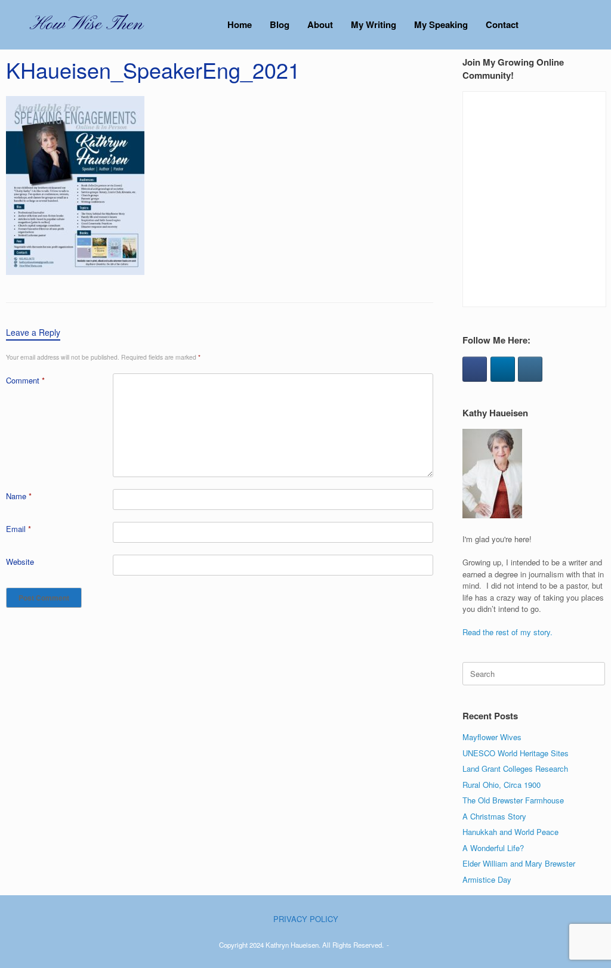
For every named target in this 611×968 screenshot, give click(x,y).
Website (20, 561)
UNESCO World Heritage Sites (515, 753)
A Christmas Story (494, 816)
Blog (279, 24)
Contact (502, 24)
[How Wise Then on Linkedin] (502, 369)
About (320, 24)
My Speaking (441, 24)
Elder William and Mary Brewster (518, 863)
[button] (593, 25)
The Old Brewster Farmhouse (513, 800)
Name (19, 496)
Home (239, 24)
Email (18, 528)
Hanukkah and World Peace (510, 831)
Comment (25, 380)
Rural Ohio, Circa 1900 (501, 784)
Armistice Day (486, 879)
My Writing (373, 24)
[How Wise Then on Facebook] (474, 369)
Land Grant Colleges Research (515, 768)
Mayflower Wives (491, 737)
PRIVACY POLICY (305, 918)
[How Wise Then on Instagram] (530, 369)
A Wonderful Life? (493, 847)
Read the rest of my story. (507, 632)
